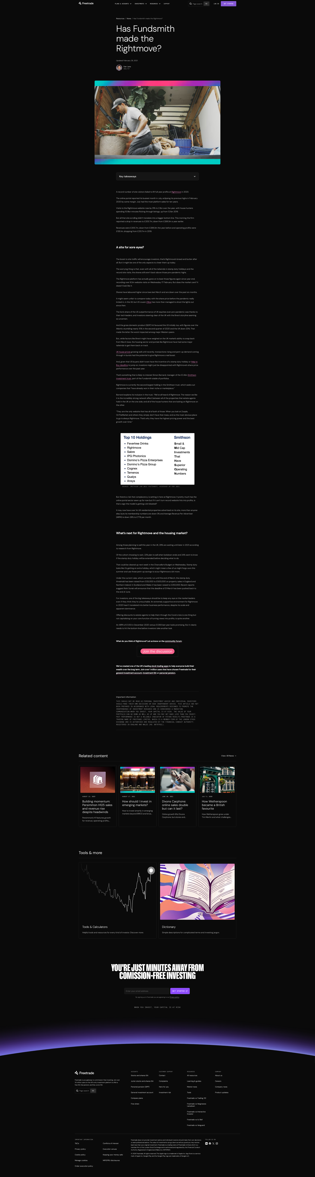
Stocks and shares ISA (139, 1075)
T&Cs (77, 1143)
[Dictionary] (197, 900)
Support (167, 4)
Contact (162, 1075)
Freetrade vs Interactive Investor (196, 1113)
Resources (120, 18)
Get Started (228, 4)
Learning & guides (194, 1081)
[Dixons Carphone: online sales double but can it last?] (177, 796)
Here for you (164, 1087)
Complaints (163, 1081)
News (129, 18)
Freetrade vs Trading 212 (196, 1098)
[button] (123, 3)
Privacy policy (174, 997)
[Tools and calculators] (117, 900)
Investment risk (165, 1092)
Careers (218, 1081)
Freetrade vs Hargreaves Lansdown (196, 1105)
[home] (86, 4)
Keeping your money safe (113, 1155)
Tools (189, 1092)
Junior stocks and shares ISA (142, 1081)
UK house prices (123, 352)
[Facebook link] (210, 1143)
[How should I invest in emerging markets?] (137, 796)
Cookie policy (80, 1155)
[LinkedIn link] (206, 1143)
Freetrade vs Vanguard (196, 1125)
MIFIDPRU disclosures (111, 1160)
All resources (192, 1075)
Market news (192, 1087)
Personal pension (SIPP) (140, 1087)
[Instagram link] (217, 1143)
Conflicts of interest (110, 1143)
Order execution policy (84, 1166)
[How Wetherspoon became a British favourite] (217, 796)
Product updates (221, 1092)
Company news (221, 1087)
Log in (216, 4)
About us (218, 1075)
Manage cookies (81, 1160)
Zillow (148, 302)
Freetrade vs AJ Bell (195, 1119)
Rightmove (176, 192)
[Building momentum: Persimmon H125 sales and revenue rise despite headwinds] (98, 796)
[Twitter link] (213, 1143)
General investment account (142, 1092)
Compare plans (137, 1098)
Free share (135, 1104)
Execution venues (110, 1149)
